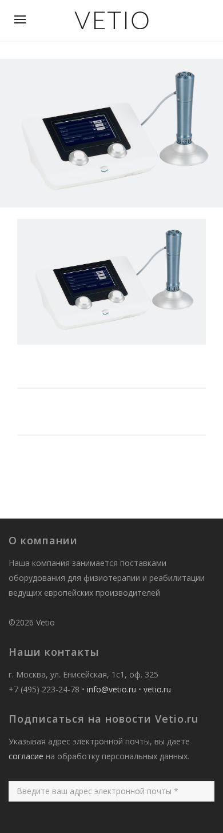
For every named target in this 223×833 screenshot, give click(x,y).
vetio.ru (157, 689)
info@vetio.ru (111, 689)
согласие (26, 756)
